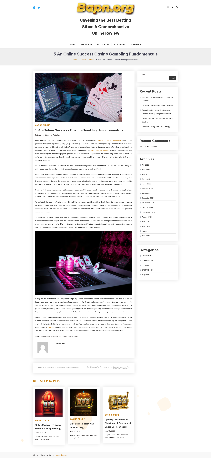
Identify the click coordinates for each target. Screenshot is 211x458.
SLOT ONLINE (119, 44)
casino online (45, 336)
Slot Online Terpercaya (100, 150)
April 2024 (146, 236)
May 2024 (146, 231)
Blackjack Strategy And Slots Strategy (156, 127)
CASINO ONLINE (85, 44)
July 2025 (145, 165)
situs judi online (110, 437)
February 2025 (147, 189)
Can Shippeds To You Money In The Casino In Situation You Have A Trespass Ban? (108, 368)
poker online (125, 435)
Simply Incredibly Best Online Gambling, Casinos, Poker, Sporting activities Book (156, 112)
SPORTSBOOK (135, 44)
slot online (63, 336)
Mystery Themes (60, 455)
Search (142, 75)
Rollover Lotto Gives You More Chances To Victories (157, 99)
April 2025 (146, 179)
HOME (72, 44)
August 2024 (147, 217)
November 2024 (148, 203)
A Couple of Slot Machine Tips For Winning (157, 105)
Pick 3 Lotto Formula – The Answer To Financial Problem (59, 367)
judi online (54, 336)
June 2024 (146, 226)
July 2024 (145, 222)
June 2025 (146, 170)
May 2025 (145, 174)
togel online (146, 275)
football (51, 327)
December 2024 (148, 198)
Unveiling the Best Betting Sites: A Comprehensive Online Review (105, 27)
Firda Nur (56, 135)
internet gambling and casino (109, 140)
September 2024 (148, 212)
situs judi (52, 436)
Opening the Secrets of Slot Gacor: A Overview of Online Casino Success (118, 423)
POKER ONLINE (103, 44)
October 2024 (147, 208)
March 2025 (146, 184)
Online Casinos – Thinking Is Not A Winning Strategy (157, 120)
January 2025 (147, 193)
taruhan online (73, 336)
